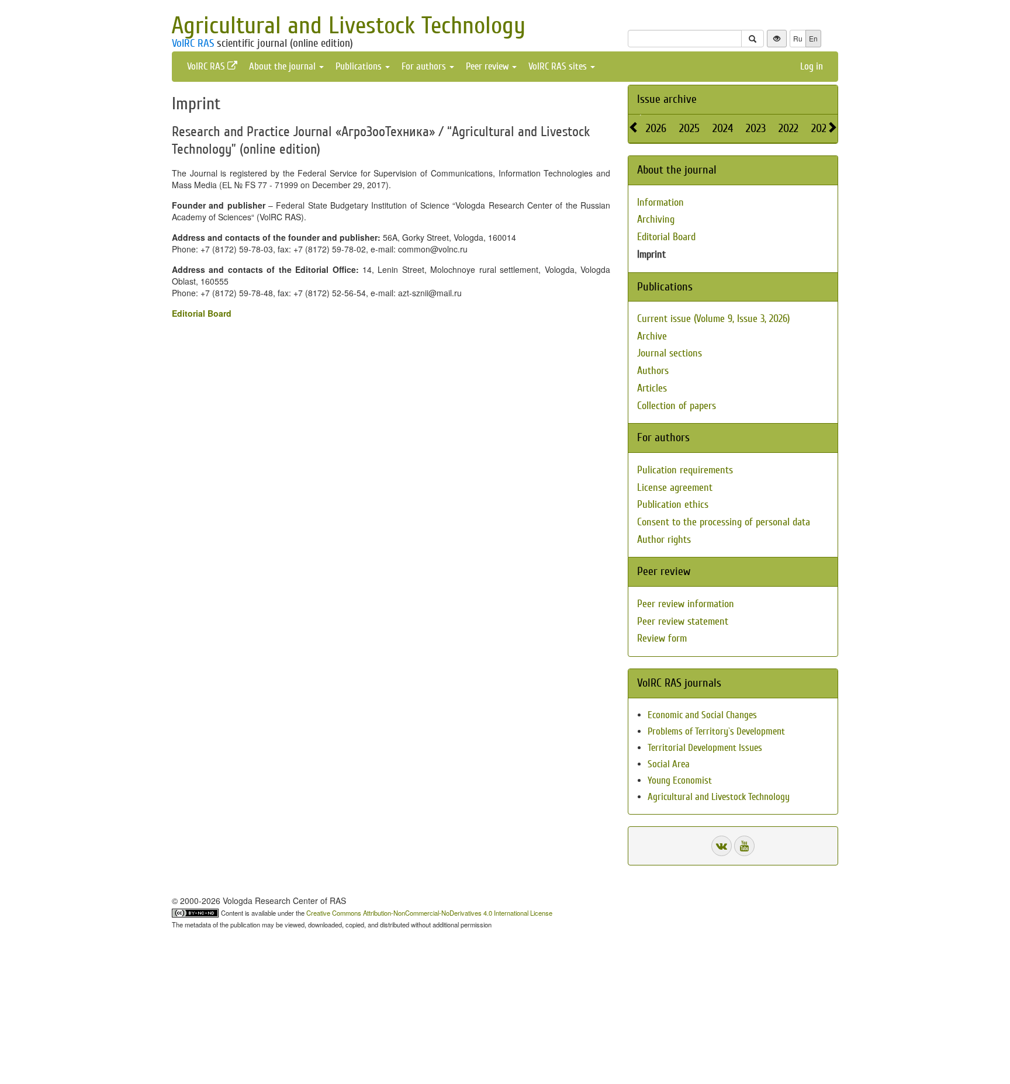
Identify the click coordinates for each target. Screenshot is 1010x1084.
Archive (652, 336)
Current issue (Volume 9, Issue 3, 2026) (713, 319)
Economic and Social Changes (702, 715)
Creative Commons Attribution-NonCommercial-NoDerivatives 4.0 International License (429, 912)
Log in (811, 66)
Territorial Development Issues (705, 747)
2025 (689, 128)
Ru (798, 38)
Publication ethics (672, 504)
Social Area (669, 764)
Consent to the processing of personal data (723, 522)
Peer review (488, 66)
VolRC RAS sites (558, 66)
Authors (653, 371)
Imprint (651, 254)
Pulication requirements (685, 470)
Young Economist (680, 780)
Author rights (664, 540)
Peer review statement (682, 621)
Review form (662, 638)
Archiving (656, 219)
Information (660, 202)
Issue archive (667, 99)
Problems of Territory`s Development (716, 731)
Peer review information (685, 604)
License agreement (674, 488)
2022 (788, 128)
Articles (652, 388)
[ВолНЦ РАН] (721, 846)
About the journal (283, 66)
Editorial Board (201, 313)
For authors (425, 66)
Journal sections (669, 353)
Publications (359, 66)
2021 (820, 128)
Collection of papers (676, 406)
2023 (756, 128)
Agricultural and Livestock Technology (348, 26)
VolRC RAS (193, 43)
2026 (656, 128)
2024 (722, 128)
